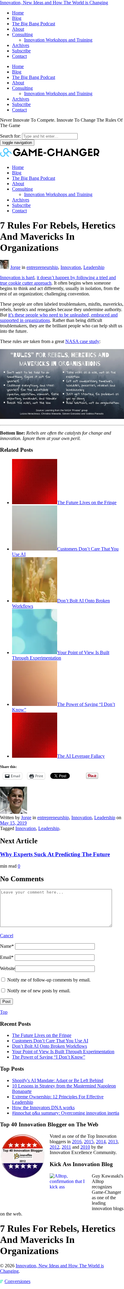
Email (7, 957)
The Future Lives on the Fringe (86, 502)
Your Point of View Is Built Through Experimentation (60, 655)
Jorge (15, 267)
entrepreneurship (42, 267)
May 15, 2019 (13, 823)
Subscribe (21, 50)
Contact (19, 56)
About (18, 29)
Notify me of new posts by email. (38, 990)
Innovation (70, 267)
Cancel (6, 935)
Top (4, 1012)
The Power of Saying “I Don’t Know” (48, 1057)
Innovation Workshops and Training (58, 39)
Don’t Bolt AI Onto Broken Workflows (49, 1046)
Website (7, 968)
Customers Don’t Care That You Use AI (50, 1040)
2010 (85, 1147)
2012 (54, 1147)
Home (18, 12)
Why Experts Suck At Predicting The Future (55, 854)
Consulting (22, 34)
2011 (66, 1147)
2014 (101, 1141)
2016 (77, 1141)
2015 (89, 1141)
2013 (113, 1141)
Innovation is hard (17, 277)
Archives (20, 45)
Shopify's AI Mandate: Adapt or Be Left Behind (57, 1080)
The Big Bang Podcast (33, 23)
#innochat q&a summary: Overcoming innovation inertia (65, 1113)
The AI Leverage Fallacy (81, 756)
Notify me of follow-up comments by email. (49, 979)
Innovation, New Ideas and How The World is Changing (54, 2)
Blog (16, 18)
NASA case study (82, 341)
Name (7, 946)
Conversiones (17, 1281)
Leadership (93, 267)
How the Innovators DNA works (43, 1107)
